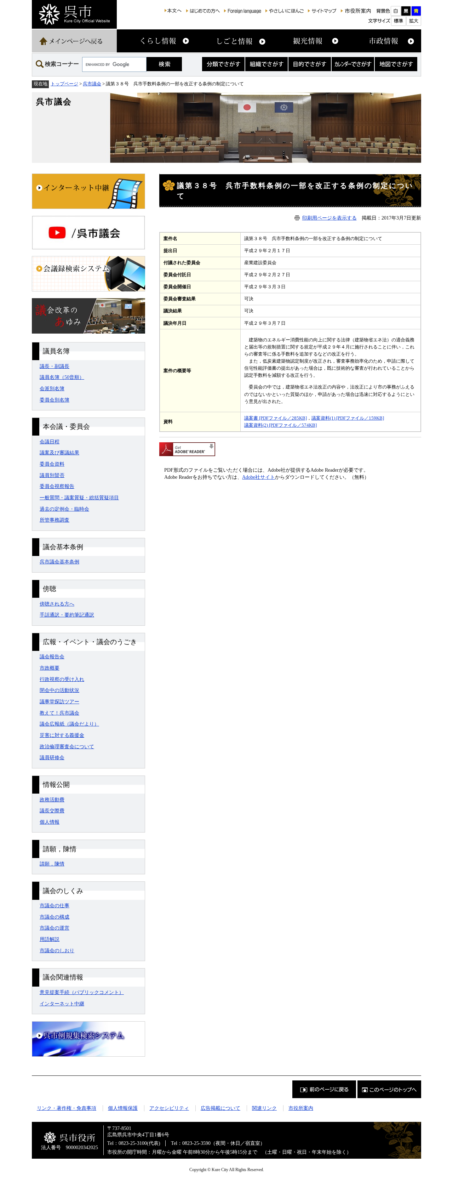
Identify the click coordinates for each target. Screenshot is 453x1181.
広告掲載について (220, 1108)
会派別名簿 (52, 388)
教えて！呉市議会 (59, 713)
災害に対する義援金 (62, 735)
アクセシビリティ (169, 1108)
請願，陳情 (52, 864)
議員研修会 (52, 757)
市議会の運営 (54, 928)
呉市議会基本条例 (59, 561)
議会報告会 (52, 656)
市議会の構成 (54, 917)
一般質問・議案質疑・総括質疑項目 (79, 497)
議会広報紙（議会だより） (69, 724)
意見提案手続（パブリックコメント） (82, 992)
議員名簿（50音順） (62, 377)
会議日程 (49, 441)
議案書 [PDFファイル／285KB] (275, 418)
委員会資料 (52, 464)
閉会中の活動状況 (59, 690)
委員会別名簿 (54, 400)
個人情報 (49, 822)
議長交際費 (52, 810)
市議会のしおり (57, 950)
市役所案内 (300, 1108)
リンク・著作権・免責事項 (66, 1108)
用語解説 (49, 939)
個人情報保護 (123, 1108)
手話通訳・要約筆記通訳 (67, 615)
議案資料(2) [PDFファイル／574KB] (280, 425)
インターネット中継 (62, 1003)
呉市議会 (92, 83)
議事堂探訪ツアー (59, 701)
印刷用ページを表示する (329, 218)
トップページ (64, 83)
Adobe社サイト (258, 477)
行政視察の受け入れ (62, 679)
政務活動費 (52, 799)
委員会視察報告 (57, 486)
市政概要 (49, 668)
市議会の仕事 (54, 905)
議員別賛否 (52, 475)
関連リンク (264, 1108)
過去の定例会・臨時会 (64, 509)
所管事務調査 (54, 520)
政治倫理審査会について (67, 746)
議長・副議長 (54, 366)
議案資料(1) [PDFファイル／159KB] (347, 418)
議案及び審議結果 (59, 452)
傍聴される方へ (57, 604)
